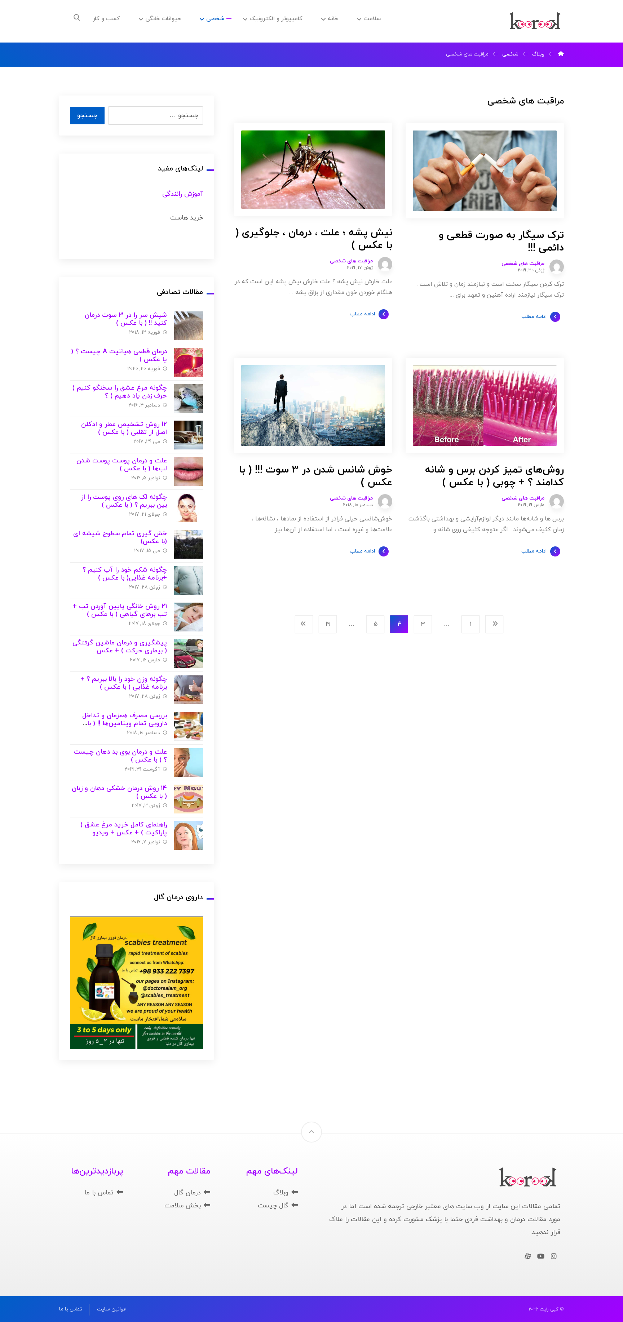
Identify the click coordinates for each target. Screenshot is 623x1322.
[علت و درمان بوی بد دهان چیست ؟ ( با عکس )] (188, 762)
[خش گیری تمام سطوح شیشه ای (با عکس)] (188, 544)
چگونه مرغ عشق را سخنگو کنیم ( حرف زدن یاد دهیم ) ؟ (119, 392)
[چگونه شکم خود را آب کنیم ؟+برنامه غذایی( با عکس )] (188, 580)
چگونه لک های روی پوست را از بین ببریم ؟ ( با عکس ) (124, 501)
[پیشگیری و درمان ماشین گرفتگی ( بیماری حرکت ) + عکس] (188, 653)
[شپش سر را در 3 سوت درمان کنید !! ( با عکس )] (188, 325)
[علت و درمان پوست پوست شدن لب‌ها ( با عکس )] (188, 471)
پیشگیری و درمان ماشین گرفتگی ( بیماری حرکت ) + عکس (119, 647)
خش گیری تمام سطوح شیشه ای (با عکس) (120, 537)
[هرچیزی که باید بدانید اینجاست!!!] (535, 21)
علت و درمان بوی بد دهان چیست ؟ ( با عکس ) (120, 756)
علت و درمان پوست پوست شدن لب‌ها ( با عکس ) (121, 465)
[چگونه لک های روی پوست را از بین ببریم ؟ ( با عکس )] (188, 507)
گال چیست (273, 1205)
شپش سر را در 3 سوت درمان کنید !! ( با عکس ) (126, 319)
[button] (77, 18)
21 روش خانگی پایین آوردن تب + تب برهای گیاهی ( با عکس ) (120, 610)
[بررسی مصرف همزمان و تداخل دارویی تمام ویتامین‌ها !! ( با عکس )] (188, 726)
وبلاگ (280, 1192)
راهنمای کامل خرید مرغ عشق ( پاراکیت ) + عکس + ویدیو (123, 829)
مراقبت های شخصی (523, 264)
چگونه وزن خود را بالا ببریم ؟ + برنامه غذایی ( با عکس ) (123, 683)
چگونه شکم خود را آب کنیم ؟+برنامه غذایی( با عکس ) (125, 574)
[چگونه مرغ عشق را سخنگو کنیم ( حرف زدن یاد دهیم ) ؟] (188, 398)
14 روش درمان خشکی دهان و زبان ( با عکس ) (119, 792)
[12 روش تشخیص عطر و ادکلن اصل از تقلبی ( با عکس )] (188, 435)
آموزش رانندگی (182, 194)
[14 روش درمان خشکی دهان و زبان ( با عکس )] (188, 799)
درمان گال (187, 1192)
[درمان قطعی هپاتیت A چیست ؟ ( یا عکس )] (188, 362)
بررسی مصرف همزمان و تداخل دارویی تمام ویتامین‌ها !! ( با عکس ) (124, 723)
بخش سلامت (182, 1205)
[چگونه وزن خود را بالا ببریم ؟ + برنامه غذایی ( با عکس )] (188, 689)
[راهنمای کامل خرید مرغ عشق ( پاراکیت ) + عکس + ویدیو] (188, 835)
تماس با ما (99, 1192)
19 (327, 624)
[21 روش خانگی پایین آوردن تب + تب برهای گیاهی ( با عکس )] (188, 617)
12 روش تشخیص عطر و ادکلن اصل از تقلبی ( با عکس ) (124, 428)
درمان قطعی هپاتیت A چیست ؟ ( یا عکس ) (119, 355)
